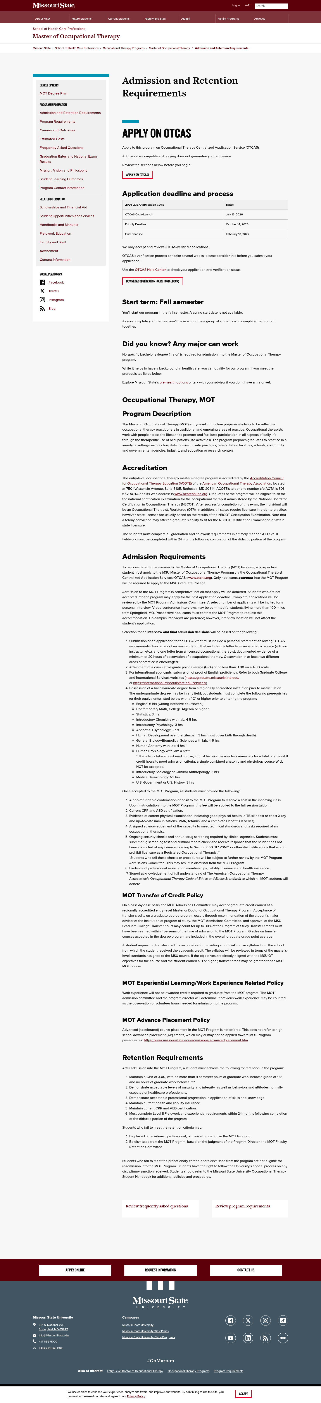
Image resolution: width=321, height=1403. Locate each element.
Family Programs (228, 19)
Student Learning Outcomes (61, 179)
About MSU (42, 19)
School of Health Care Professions (59, 28)
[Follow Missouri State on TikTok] (283, 1320)
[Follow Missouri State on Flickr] (283, 1338)
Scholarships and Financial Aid (63, 207)
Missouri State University (138, 1325)
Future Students (81, 19)
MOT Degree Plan (53, 93)
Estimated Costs (52, 138)
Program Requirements (57, 121)
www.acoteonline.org (190, 493)
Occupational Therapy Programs (124, 48)
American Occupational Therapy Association (236, 483)
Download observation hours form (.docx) (152, 281)
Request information (160, 1270)
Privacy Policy (136, 1396)
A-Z (247, 5)
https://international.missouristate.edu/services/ (169, 682)
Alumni (185, 19)
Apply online (75, 1270)
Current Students (118, 19)
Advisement (49, 250)
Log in (236, 5)
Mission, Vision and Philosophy (63, 170)
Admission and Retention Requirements (70, 112)
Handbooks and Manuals (59, 224)
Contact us (245, 1270)
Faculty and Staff (155, 19)
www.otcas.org (199, 577)
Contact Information (55, 259)
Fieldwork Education (55, 233)
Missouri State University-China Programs (148, 1337)
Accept (243, 1394)
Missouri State (42, 48)
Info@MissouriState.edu (54, 1335)
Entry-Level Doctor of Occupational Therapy (135, 1371)
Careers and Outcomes (57, 130)
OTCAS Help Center (150, 269)
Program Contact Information (62, 187)
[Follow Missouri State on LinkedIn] (248, 1338)
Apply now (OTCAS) (137, 175)
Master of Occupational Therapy (76, 36)
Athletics (259, 19)
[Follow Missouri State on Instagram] (265, 1320)
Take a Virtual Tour (51, 1348)
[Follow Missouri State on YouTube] (230, 1338)
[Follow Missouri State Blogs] (265, 1338)
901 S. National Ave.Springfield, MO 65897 (53, 1327)
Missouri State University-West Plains (145, 1331)
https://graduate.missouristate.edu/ (212, 677)
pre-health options (174, 382)
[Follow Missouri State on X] (248, 1320)
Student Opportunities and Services (67, 215)
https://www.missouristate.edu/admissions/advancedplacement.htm (196, 1040)
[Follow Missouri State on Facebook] (230, 1320)
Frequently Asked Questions (61, 147)
